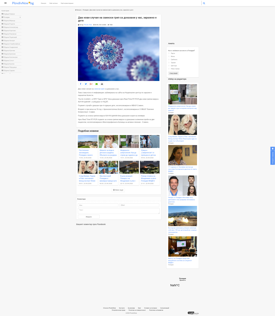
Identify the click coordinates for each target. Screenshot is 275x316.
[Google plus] (91, 84)
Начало (43, 3)
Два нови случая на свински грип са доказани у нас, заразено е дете (111, 10)
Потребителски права (118, 310)
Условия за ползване (150, 308)
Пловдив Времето (183, 284)
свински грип (99, 89)
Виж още (119, 189)
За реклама (131, 308)
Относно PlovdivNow (109, 308)
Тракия (173, 62)
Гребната (174, 59)
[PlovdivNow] (194, 313)
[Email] (97, 84)
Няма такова (175, 69)
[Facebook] (80, 84)
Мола (173, 56)
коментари (81, 199)
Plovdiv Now (88, 25)
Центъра (174, 65)
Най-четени (53, 3)
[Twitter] (86, 84)
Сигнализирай (164, 308)
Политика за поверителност (137, 310)
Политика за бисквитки (156, 310)
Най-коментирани (67, 3)
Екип (139, 308)
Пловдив (86, 10)
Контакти (122, 308)
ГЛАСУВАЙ (173, 73)
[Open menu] (5, 3)
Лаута (173, 53)
